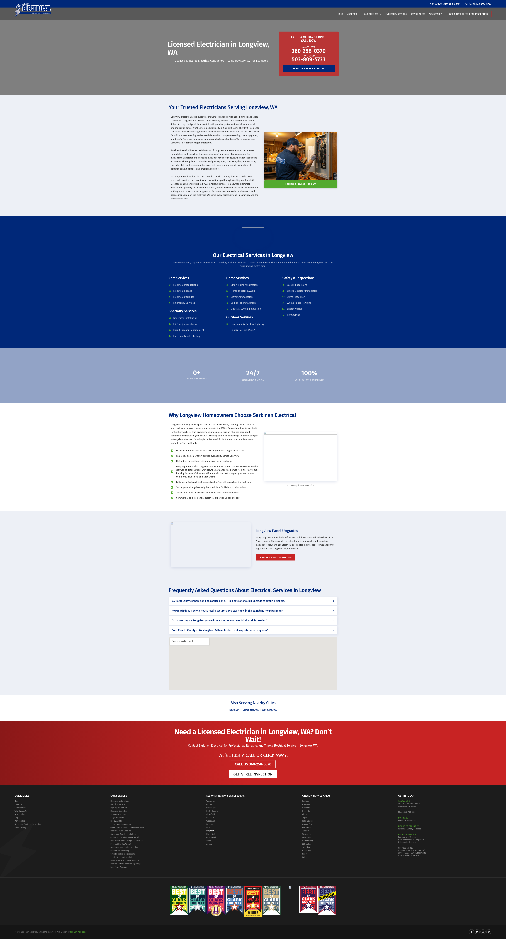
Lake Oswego (307, 821)
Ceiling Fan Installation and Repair (124, 837)
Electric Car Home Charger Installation (126, 841)
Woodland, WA (269, 709)
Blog (16, 818)
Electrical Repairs (117, 804)
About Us (352, 14)
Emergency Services (396, 14)
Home (340, 14)
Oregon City (307, 824)
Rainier (305, 857)
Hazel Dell (210, 834)
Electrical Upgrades (118, 811)
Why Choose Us (20, 811)
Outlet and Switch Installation (123, 834)
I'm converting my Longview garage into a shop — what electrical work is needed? (219, 620)
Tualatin (305, 831)
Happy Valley (307, 841)
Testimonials (19, 814)
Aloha (304, 814)
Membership (435, 14)
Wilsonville (307, 837)
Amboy (209, 844)
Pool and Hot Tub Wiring (120, 844)
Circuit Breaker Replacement (122, 854)
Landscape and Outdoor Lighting (124, 847)
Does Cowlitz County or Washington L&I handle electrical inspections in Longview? (220, 630)
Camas (209, 804)
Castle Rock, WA (251, 709)
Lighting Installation (118, 808)
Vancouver (210, 801)
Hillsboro (306, 808)
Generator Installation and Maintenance (127, 827)
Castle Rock (211, 837)
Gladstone (306, 851)
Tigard (304, 818)
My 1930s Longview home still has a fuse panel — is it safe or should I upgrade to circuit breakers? (228, 600)
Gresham (306, 804)
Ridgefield (210, 814)
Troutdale (306, 847)
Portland (305, 801)
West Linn (306, 834)
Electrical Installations (119, 801)
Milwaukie (306, 844)
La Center (210, 818)
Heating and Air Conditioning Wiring (125, 864)
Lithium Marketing (78, 932)
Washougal (211, 808)
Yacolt (208, 841)
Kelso (208, 827)
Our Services (371, 14)
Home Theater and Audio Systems (124, 860)
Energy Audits (116, 821)
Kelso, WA (234, 709)
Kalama (209, 824)
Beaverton (306, 811)
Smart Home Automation (120, 824)
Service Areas (418, 14)
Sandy (304, 854)
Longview (210, 831)
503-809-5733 (409, 820)
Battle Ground (212, 811)
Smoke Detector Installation (122, 857)
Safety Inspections (118, 814)
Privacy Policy (20, 827)
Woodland (210, 821)
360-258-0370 (409, 812)
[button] (253, 601)
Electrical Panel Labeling (120, 831)
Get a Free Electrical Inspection (468, 14)
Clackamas (306, 827)
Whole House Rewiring (119, 851)
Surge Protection (117, 818)
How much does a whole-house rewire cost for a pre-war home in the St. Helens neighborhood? (227, 610)
